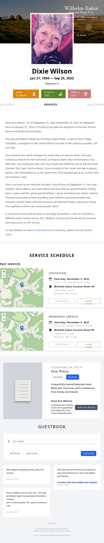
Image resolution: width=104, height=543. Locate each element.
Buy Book (73, 377)
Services (50, 104)
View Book (57, 377)
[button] (21, 285)
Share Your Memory (86, 407)
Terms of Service (59, 531)
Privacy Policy (44, 531)
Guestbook (95, 104)
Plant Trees (89, 302)
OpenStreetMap (55, 535)
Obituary (7, 104)
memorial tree (44, 230)
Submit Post (88, 453)
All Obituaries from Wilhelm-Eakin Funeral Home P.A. (81, 18)
